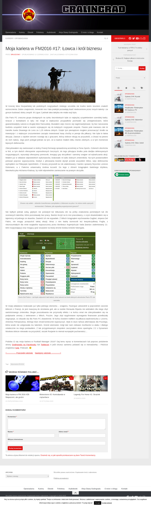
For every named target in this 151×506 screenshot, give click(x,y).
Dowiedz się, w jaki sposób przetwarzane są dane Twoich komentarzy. (68, 455)
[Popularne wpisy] (126, 88)
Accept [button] (97, 503)
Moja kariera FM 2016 (17, 364)
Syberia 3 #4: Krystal (132, 96)
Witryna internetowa (15, 439)
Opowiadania (10, 32)
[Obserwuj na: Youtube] (137, 38)
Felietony (40, 32)
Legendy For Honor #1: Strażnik (87, 394)
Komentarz (12, 417)
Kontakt (100, 32)
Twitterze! (45, 345)
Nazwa (11, 432)
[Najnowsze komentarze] (134, 88)
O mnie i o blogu (87, 32)
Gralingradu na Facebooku (24, 345)
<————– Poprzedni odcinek (19, 353)
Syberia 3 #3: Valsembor (134, 120)
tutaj (17, 348)
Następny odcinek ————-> (48, 353)
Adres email (64, 432)
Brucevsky (15, 54)
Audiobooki (51, 32)
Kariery (22, 32)
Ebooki (30, 32)
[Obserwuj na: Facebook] (130, 38)
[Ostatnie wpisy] (118, 88)
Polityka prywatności (61, 478)
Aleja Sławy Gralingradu (68, 32)
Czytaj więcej (107, 503)
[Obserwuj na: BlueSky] (140, 38)
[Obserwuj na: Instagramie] (144, 38)
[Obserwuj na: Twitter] (133, 38)
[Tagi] (141, 88)
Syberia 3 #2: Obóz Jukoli (134, 143)
